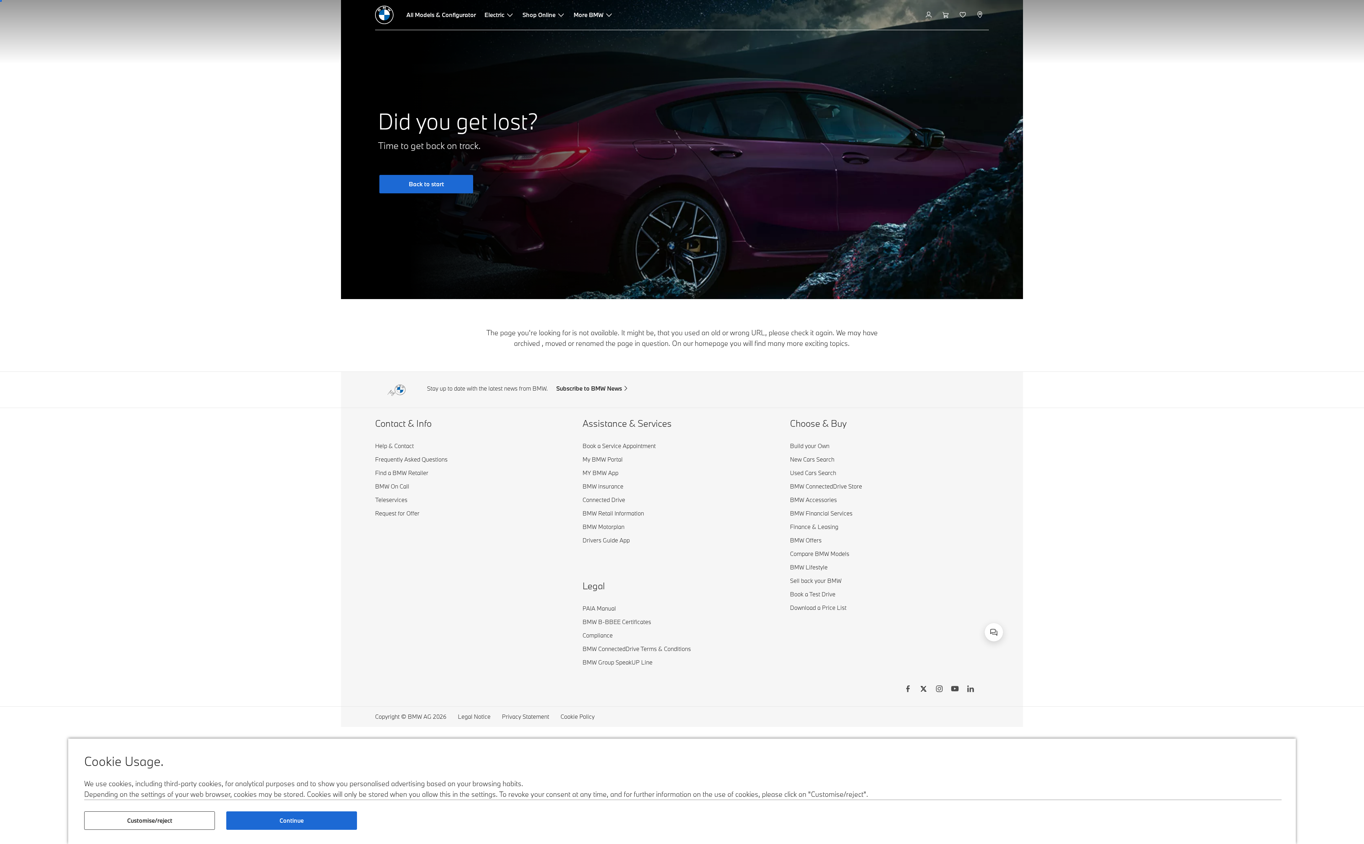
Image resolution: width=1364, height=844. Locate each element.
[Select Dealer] (980, 15)
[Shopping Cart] (946, 15)
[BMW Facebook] (908, 689)
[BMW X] (923, 689)
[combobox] (994, 632)
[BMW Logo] (384, 15)
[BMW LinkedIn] (970, 689)
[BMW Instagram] (939, 689)
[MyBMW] (929, 15)
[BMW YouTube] (954, 689)
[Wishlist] (963, 15)
